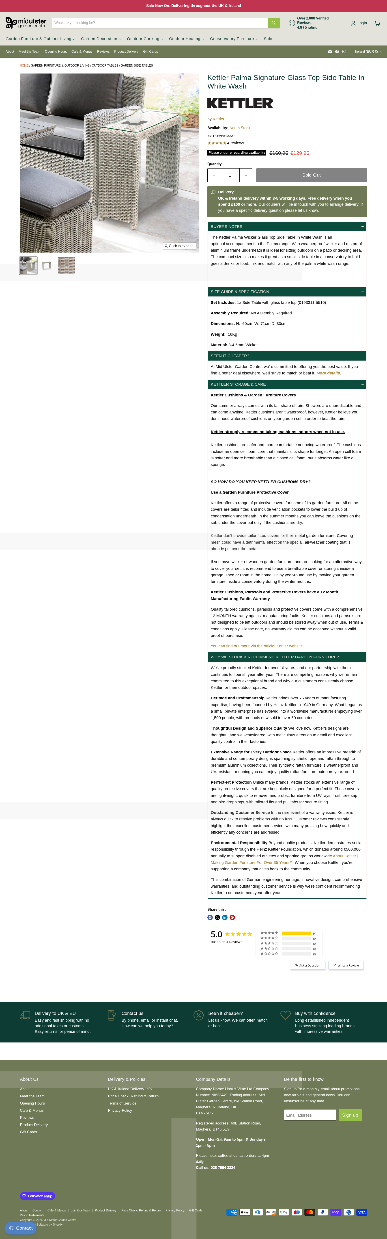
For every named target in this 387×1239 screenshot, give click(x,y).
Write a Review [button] (348, 965)
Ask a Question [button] (309, 965)
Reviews (103, 51)
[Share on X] (217, 917)
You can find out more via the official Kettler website (257, 646)
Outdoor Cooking (144, 39)
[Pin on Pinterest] (232, 917)
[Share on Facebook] (210, 917)
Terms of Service (122, 1103)
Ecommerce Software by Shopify (41, 1224)
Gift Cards (150, 51)
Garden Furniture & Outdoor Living (39, 39)
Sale (268, 39)
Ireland (366, 51)
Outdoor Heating (185, 39)
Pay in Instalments (32, 1215)
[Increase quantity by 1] (246, 175)
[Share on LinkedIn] (225, 917)
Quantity (214, 164)
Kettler (218, 119)
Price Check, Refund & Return (133, 1096)
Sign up (350, 1115)
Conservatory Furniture (232, 39)
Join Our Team (80, 1210)
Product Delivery (126, 51)
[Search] (274, 23)
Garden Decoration (99, 39)
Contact (37, 1210)
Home (24, 65)
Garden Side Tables (137, 65)
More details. (328, 373)
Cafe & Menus (81, 51)
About (10, 51)
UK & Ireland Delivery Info (130, 1089)
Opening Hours (56, 51)
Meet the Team (29, 51)
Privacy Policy (120, 1110)
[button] (287, 226)
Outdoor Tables (105, 65)
